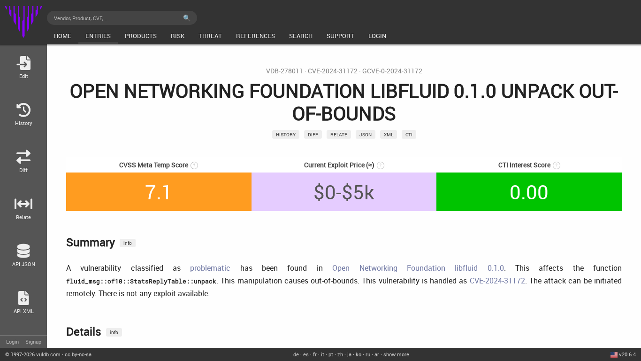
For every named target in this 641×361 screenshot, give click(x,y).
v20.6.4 (627, 354)
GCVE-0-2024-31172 (392, 71)
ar (376, 354)
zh (340, 354)
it (322, 354)
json (365, 134)
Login (12, 341)
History (286, 134)
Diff (313, 134)
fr (315, 354)
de (296, 354)
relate (338, 134)
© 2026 (33, 354)
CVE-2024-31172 (333, 71)
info (127, 243)
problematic (210, 268)
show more (396, 354)
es (306, 354)
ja (349, 354)
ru (368, 354)
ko (358, 354)
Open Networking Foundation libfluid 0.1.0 (418, 268)
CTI (408, 134)
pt (330, 354)
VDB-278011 (284, 71)
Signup (33, 341)
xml (388, 134)
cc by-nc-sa (78, 354)
